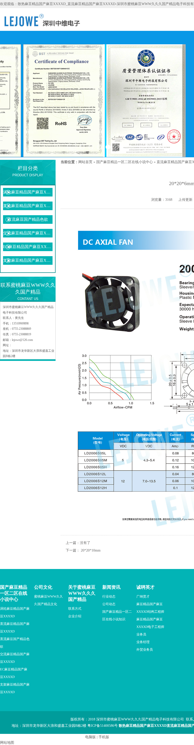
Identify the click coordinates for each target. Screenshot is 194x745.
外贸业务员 (144, 649)
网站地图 (7, 742)
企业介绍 (74, 616)
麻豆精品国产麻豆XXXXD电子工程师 (150, 623)
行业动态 (108, 596)
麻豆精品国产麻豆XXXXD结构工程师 (150, 607)
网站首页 (85, 162)
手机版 (104, 737)
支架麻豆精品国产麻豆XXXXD (28, 260)
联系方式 (74, 608)
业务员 (141, 634)
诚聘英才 (145, 587)
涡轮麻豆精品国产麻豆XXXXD (28, 192)
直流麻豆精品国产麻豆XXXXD (28, 206)
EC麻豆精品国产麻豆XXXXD (28, 247)
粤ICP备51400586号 (102, 726)
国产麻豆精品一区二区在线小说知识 (117, 615)
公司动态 (108, 604)
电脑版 (90, 737)
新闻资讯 (111, 587)
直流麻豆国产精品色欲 (28, 219)
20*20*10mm (91, 550)
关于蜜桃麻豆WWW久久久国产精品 (81, 593)
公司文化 (43, 587)
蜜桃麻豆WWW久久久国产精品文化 (48, 600)
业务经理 (143, 642)
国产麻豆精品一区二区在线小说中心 (124, 162)
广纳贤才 (143, 596)
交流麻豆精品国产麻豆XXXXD (28, 233)
